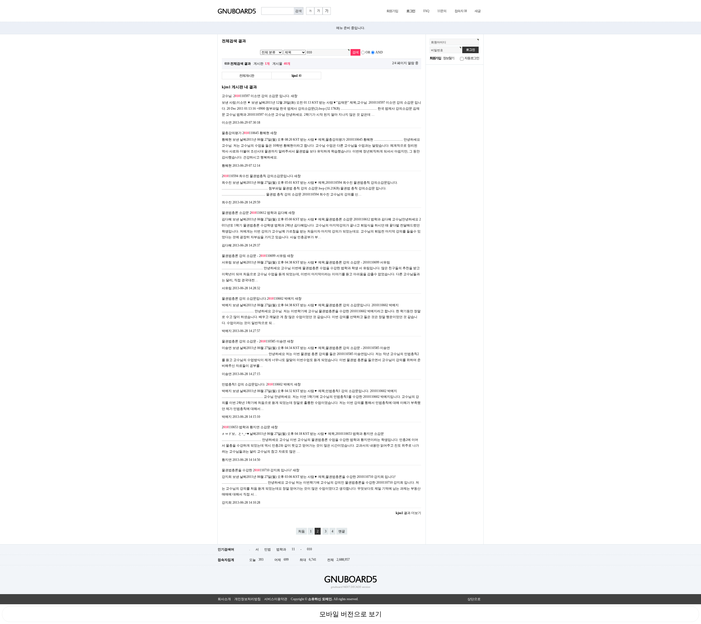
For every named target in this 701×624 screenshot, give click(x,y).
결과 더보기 (408, 513)
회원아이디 (438, 42)
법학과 (281, 549)
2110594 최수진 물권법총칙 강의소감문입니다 (257, 176)
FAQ (426, 11)
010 (309, 549)
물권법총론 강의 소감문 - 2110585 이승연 (254, 341)
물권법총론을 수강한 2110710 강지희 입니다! (257, 470)
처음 (301, 531)
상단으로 (474, 599)
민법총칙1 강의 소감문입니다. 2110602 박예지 (257, 384)
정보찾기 (448, 58)
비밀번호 (437, 50)
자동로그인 (471, 58)
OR (368, 52)
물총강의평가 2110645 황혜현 (245, 133)
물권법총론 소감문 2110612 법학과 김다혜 (255, 213)
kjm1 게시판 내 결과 (239, 87)
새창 (294, 96)
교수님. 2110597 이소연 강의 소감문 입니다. (256, 96)
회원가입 (392, 11)
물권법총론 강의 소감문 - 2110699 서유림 (254, 256)
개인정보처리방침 (247, 599)
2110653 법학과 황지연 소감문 (246, 427)
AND (379, 52)
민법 (267, 549)
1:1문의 (441, 11)
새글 (478, 11)
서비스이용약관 (275, 599)
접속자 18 (461, 11)
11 (293, 549)
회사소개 (224, 599)
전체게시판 (246, 76)
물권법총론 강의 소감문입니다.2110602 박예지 (258, 298)
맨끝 (341, 531)
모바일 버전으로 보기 (350, 614)
